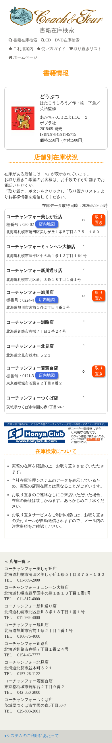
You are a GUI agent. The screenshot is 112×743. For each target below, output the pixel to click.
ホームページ (26, 57)
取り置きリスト (89, 49)
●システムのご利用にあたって (31, 736)
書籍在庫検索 (26, 40)
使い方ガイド (54, 49)
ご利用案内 (24, 49)
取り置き (99, 220)
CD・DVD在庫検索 (63, 40)
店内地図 (47, 224)
